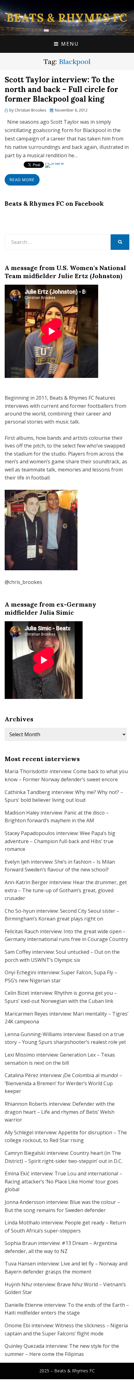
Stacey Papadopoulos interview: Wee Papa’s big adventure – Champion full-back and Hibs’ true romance (60, 841)
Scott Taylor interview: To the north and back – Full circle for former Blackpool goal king (61, 89)
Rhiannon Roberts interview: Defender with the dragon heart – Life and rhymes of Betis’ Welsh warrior (60, 1111)
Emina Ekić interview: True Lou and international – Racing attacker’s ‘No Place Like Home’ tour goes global (63, 1181)
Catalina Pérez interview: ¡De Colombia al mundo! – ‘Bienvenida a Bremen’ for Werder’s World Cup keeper (63, 1083)
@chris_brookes (23, 582)
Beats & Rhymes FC (67, 18)
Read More (22, 179)
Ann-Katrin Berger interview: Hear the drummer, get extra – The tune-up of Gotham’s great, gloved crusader (66, 890)
